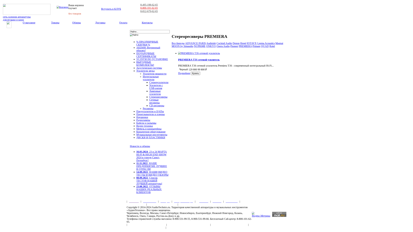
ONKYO (211, 46)
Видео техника (144, 126)
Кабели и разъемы (146, 123)
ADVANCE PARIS (195, 43)
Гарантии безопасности (162, 204)
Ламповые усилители (155, 92)
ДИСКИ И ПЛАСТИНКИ (150, 137)
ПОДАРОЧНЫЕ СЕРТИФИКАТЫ (146, 55)
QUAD (265, 46)
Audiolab (211, 43)
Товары (55, 22)
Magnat (279, 43)
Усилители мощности (154, 73)
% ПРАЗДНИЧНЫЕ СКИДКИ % (147, 43)
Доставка (100, 22)
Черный (183, 69)
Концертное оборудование (151, 131)
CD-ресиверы (156, 105)
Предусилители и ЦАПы (150, 111)
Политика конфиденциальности (145, 227)
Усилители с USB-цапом (156, 87)
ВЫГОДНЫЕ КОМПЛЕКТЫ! (145, 63)
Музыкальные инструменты (151, 134)
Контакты (147, 22)
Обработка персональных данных (188, 224)
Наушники (142, 117)
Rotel (272, 46)
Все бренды (178, 43)
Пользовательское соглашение (146, 224)
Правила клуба (135, 204)
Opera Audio (223, 46)
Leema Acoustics (266, 43)
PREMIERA (245, 46)
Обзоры (76, 22)
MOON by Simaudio (182, 46)
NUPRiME (200, 46)
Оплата (123, 22)
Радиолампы (143, 120)
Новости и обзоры (140, 146)
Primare (256, 46)
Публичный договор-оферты (229, 224)
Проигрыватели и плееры (150, 114)
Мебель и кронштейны (148, 128)
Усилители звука (145, 70)
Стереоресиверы (158, 97)
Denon (236, 43)
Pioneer (234, 46)
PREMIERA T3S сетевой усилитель (199, 59)
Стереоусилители (158, 82)
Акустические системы (149, 68)
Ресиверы (148, 108)
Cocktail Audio (224, 43)
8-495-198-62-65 (149, 4)
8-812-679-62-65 (149, 11)
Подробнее (184, 73)
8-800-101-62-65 (149, 8)
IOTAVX (252, 43)
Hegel (243, 43)
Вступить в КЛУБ (111, 9)
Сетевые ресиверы (154, 101)
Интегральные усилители (151, 78)
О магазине (29, 22)
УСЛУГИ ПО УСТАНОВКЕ (152, 59)
